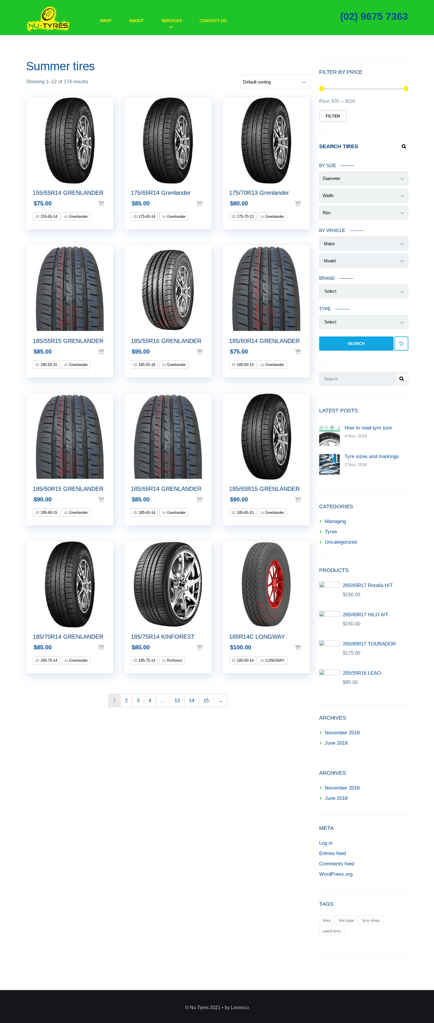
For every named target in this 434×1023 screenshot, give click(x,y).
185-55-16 (146, 364)
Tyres (331, 532)
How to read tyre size (368, 428)
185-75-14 (146, 660)
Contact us (213, 20)
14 (191, 700)
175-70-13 (245, 216)
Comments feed (336, 864)
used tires (332, 931)
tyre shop (371, 920)
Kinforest (174, 660)
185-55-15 (48, 364)
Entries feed (332, 853)
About (136, 20)
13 (177, 700)
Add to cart (110, 203)
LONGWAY (274, 660)
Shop (105, 20)
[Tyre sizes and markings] (329, 464)
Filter (333, 116)
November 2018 (342, 733)
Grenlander (78, 216)
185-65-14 (146, 512)
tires (327, 920)
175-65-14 (146, 216)
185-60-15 (48, 512)
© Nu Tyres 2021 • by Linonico (217, 1007)
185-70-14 (48, 660)
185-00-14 (245, 660)
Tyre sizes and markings (372, 456)
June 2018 (336, 743)
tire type (346, 920)
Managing (335, 521)
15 (206, 700)
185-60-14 (245, 364)
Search (356, 343)
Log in (325, 843)
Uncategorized (341, 542)
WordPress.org (336, 874)
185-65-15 (245, 512)
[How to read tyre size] (329, 435)
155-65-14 (48, 216)
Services (171, 20)
